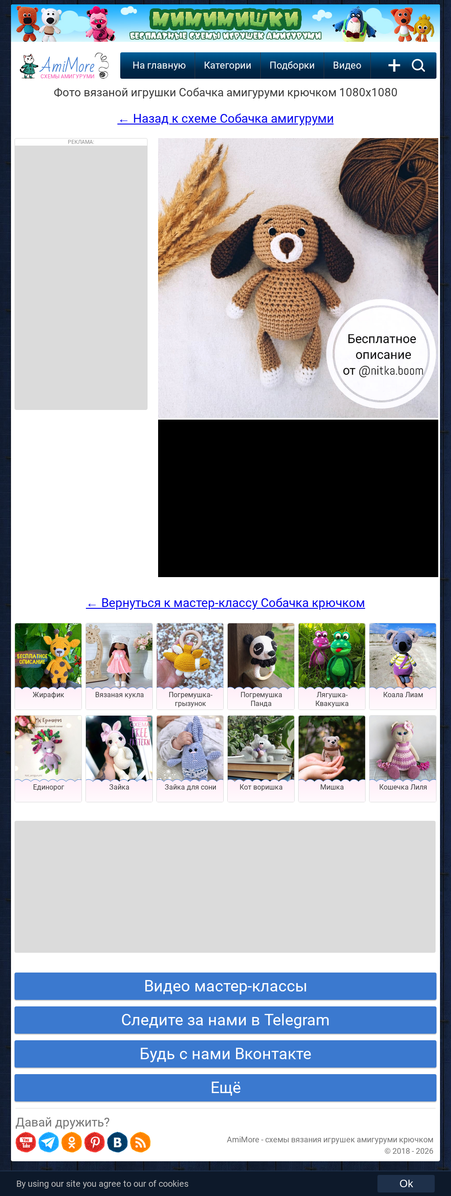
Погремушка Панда (261, 699)
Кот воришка (261, 787)
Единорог (48, 787)
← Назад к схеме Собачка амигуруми (226, 118)
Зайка (119, 787)
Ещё (226, 1088)
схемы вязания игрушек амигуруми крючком (349, 1139)
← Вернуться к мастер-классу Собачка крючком (225, 603)
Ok (406, 1183)
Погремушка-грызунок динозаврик (190, 704)
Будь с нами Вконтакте (225, 1054)
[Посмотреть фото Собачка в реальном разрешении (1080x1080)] (298, 415)
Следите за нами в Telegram (225, 1020)
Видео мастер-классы (225, 986)
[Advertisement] (81, 278)
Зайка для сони (190, 787)
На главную (159, 65)
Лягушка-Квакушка (332, 699)
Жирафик (48, 695)
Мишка (332, 787)
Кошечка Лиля (403, 787)
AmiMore (68, 71)
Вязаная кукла (119, 695)
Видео (347, 65)
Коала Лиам (403, 695)
